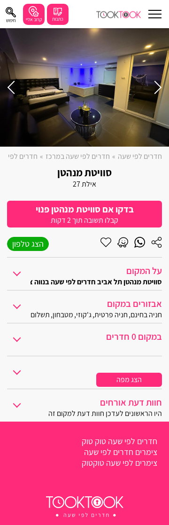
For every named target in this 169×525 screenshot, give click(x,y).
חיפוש (11, 20)
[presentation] (154, 87)
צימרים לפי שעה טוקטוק (119, 462)
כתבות (57, 19)
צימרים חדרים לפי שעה (120, 452)
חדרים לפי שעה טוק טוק (119, 441)
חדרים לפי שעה (140, 156)
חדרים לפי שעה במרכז (78, 156)
